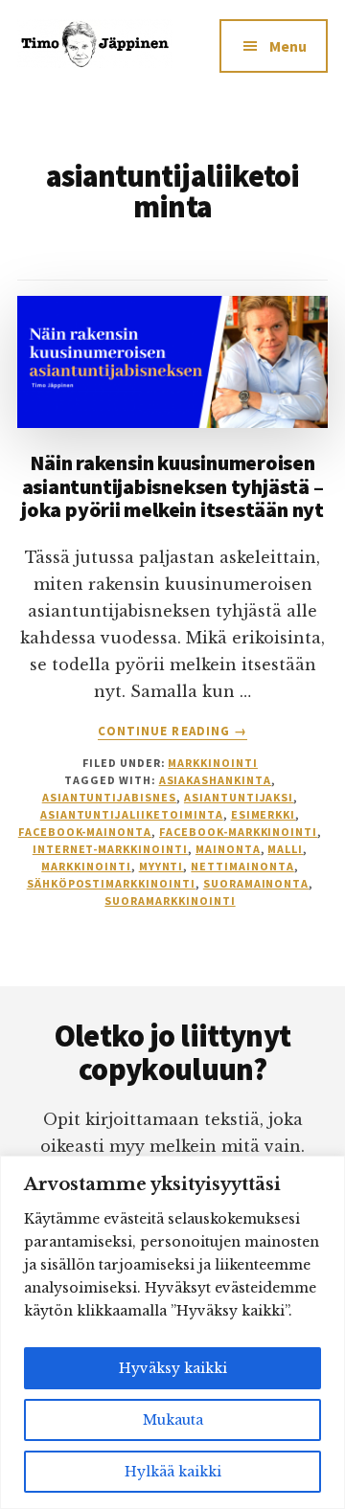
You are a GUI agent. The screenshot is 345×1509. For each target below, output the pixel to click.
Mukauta (173, 1420)
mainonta (228, 849)
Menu (288, 46)
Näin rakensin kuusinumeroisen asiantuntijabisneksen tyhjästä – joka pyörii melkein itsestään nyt (172, 485)
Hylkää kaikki (173, 1471)
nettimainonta (242, 866)
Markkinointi (213, 762)
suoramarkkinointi (169, 900)
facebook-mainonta (84, 831)
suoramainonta (256, 883)
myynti (161, 866)
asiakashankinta (215, 780)
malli (285, 849)
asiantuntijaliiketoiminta (131, 814)
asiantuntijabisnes (109, 797)
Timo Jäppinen (94, 57)
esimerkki (263, 814)
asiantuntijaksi (238, 797)
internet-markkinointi (110, 849)
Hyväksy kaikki (173, 1368)
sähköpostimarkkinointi (111, 883)
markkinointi (86, 866)
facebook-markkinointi (238, 831)
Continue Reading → (172, 731)
